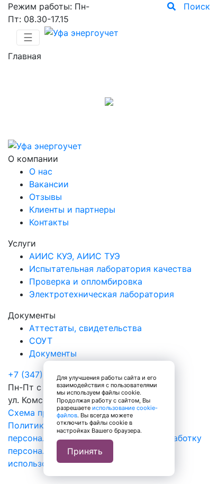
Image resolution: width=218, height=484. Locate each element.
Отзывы (45, 196)
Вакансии (49, 184)
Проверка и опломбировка (85, 281)
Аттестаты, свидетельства (85, 328)
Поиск (193, 6)
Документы (53, 353)
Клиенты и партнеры (72, 209)
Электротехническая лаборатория (101, 294)
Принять (85, 451)
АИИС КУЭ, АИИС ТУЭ (74, 256)
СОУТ (40, 340)
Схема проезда (40, 412)
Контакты (49, 222)
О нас (40, 171)
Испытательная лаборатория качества (110, 268)
